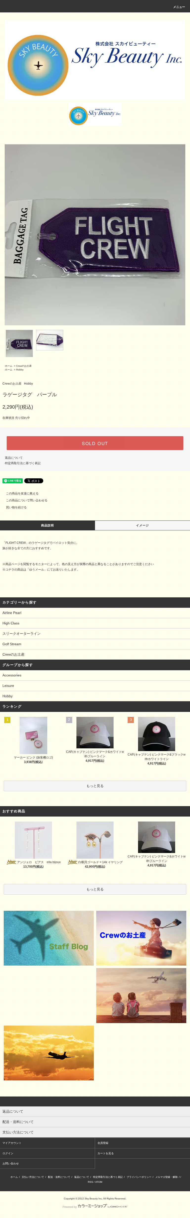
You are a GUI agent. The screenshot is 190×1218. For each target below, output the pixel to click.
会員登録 (102, 1142)
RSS (90, 1182)
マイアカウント (12, 1142)
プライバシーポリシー (139, 1177)
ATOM (98, 1182)
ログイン (7, 1153)
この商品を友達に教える (22, 493)
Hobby (20, 369)
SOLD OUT (95, 443)
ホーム (8, 366)
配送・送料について (59, 1177)
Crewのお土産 (24, 366)
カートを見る (105, 1153)
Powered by (70, 1206)
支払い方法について (33, 1177)
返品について (14, 457)
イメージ (142, 525)
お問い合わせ (10, 1163)
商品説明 (47, 525)
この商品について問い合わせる (27, 500)
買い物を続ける (16, 507)
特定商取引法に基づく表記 (23, 463)
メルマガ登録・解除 (166, 1177)
